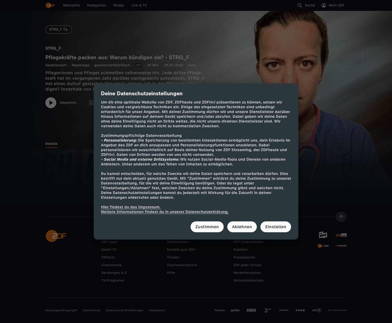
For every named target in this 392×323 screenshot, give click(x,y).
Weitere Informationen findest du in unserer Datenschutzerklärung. (165, 212)
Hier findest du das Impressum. (131, 207)
